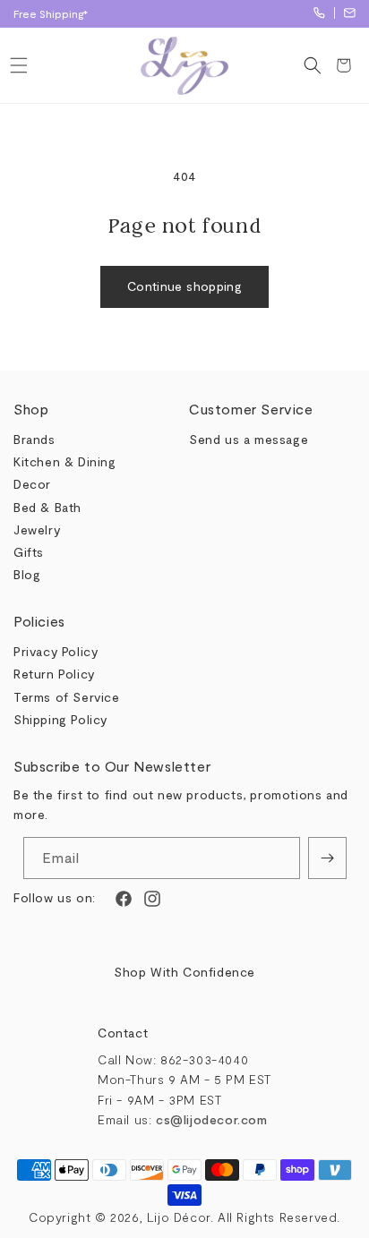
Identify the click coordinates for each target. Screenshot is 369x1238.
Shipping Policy (60, 719)
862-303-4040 (319, 13)
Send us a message (248, 439)
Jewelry (36, 529)
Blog (26, 574)
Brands (34, 439)
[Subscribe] (327, 858)
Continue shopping (184, 286)
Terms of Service (66, 696)
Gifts (28, 551)
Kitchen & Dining (64, 461)
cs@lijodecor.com (350, 13)
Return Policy (54, 673)
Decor (32, 483)
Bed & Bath (47, 507)
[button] (18, 65)
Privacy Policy (55, 651)
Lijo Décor (178, 1217)
